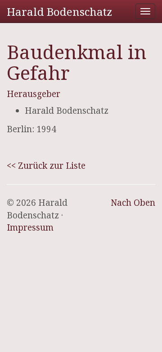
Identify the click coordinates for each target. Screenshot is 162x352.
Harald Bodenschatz (59, 11)
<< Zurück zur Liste (46, 165)
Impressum (30, 227)
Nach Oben (133, 202)
